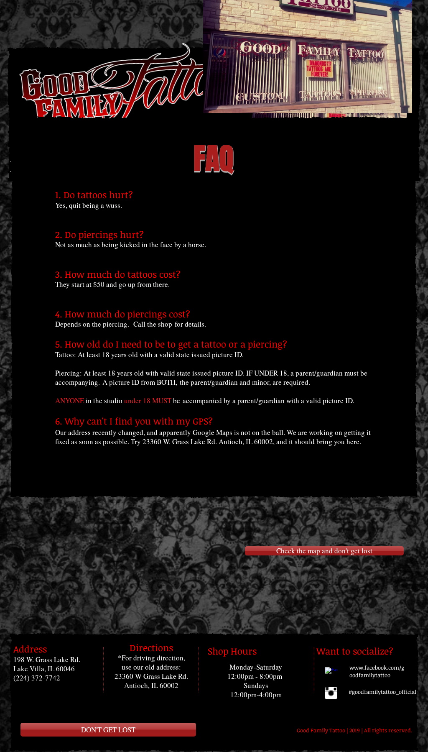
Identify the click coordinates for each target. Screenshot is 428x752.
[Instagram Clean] (331, 693)
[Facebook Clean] (331, 673)
